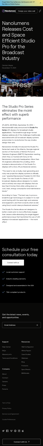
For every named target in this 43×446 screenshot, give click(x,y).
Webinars (25, 358)
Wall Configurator (28, 347)
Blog (23, 362)
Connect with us (13, 262)
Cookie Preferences (8, 419)
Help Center (6, 347)
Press (4, 385)
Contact (5, 378)
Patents (5, 389)
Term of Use (6, 403)
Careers (5, 381)
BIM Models (25, 373)
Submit (37, 325)
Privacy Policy (6, 408)
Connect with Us (20, 442)
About (4, 374)
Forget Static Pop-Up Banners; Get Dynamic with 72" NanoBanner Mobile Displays (18, 3)
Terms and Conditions (10, 358)
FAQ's (4, 350)
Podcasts (25, 365)
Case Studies (26, 354)
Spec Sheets (26, 369)
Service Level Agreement (10, 414)
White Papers (26, 350)
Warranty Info (7, 354)
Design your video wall (26, 11)
